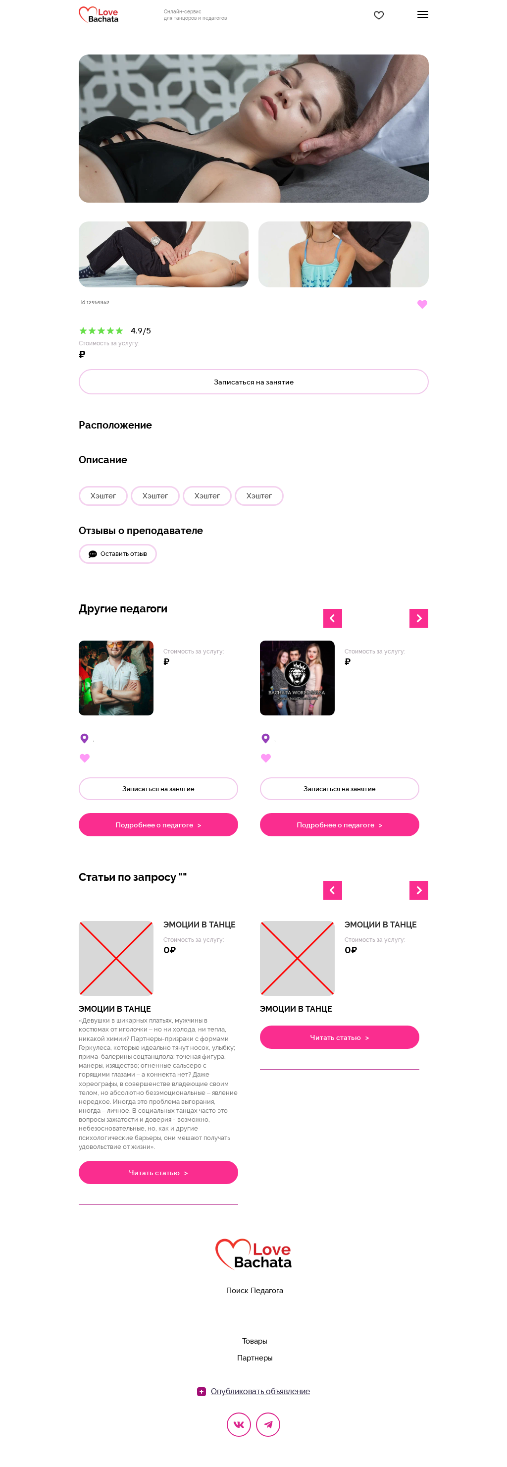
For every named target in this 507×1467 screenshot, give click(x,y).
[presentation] (332, 618)
